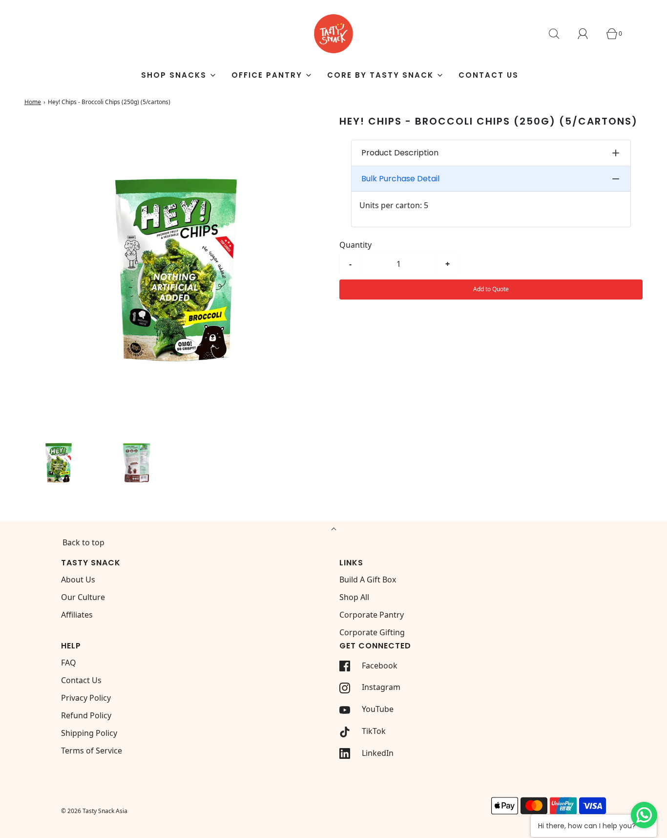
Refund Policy (86, 715)
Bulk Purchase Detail (400, 179)
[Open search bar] (559, 33)
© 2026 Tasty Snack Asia (94, 811)
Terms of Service (91, 750)
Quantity (355, 244)
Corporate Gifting (372, 632)
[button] (58, 462)
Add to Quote (491, 289)
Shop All (354, 597)
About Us (78, 579)
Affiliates (77, 614)
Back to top (83, 542)
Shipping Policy (89, 733)
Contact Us (489, 75)
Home (32, 102)
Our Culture (83, 597)
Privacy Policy (86, 697)
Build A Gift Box (367, 579)
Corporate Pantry (371, 614)
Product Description (399, 153)
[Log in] (588, 33)
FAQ (68, 662)
